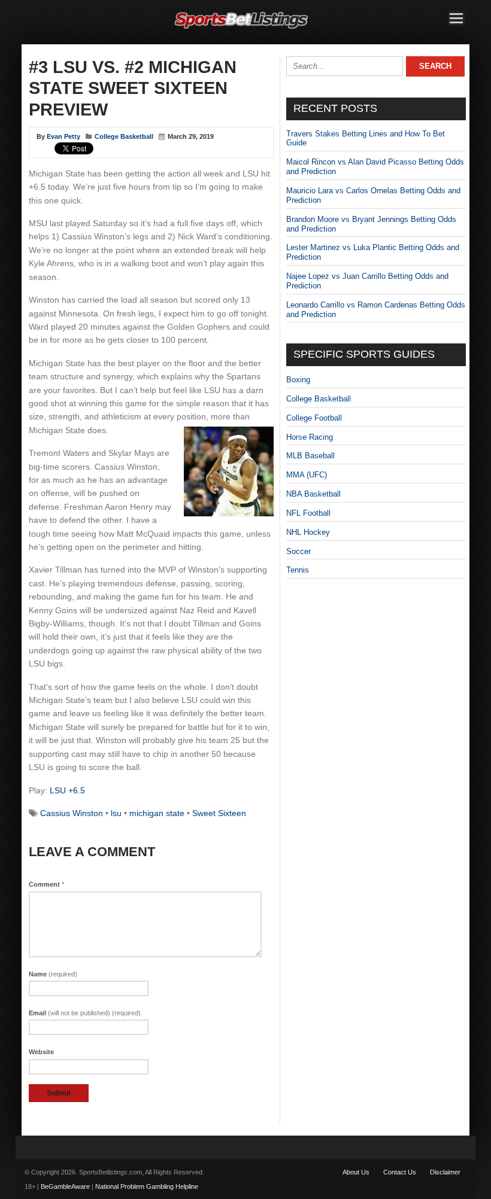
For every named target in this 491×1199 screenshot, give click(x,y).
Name (53, 974)
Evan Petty (63, 136)
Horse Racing (309, 437)
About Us (356, 1172)
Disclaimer (445, 1172)
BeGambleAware (65, 1186)
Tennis (297, 569)
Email (85, 1013)
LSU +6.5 (67, 790)
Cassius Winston (71, 813)
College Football (314, 417)
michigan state (156, 813)
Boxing (298, 379)
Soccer (298, 551)
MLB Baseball (310, 455)
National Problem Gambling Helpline (146, 1186)
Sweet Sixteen (219, 813)
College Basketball (124, 136)
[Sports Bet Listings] (241, 29)
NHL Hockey (308, 532)
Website (41, 1051)
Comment (46, 884)
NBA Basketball (313, 493)
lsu (116, 813)
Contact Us (399, 1172)
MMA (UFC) (306, 474)
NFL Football (308, 513)
